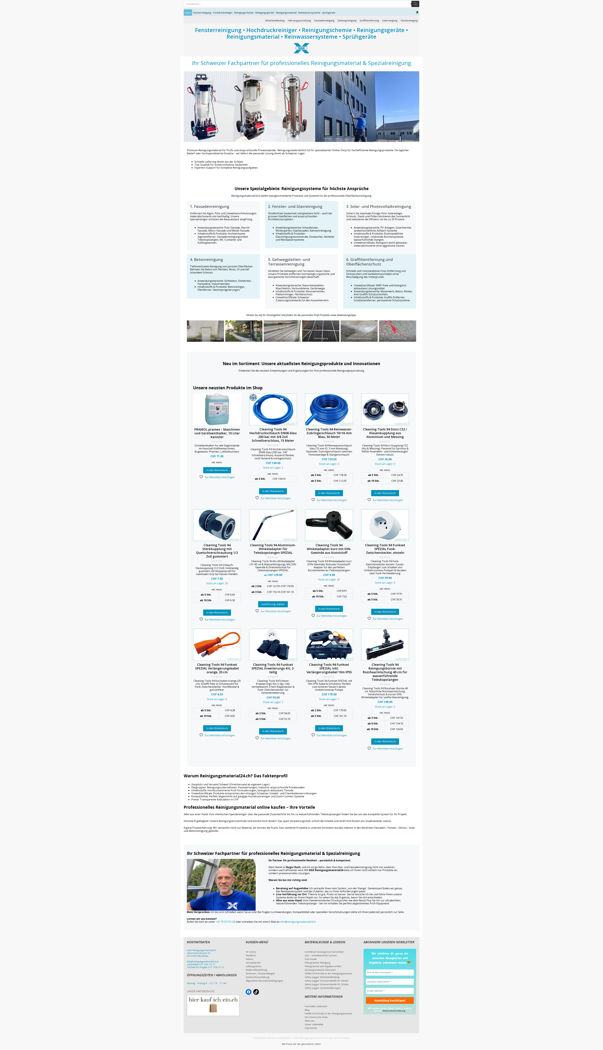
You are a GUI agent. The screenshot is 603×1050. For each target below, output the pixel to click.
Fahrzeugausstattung (299, 20)
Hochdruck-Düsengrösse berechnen (324, 951)
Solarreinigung (389, 20)
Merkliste (251, 955)
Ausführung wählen (273, 604)
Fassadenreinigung (324, 20)
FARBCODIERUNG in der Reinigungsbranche (328, 973)
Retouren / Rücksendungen (260, 973)
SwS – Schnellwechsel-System (321, 955)
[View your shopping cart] (417, 12)
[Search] (415, 4)
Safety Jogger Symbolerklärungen (323, 987)
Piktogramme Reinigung (317, 962)
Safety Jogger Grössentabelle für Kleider (327, 980)
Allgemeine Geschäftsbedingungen (264, 980)
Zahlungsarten (253, 966)
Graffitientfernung (369, 20)
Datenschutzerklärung (257, 977)
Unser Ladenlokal (314, 1024)
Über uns (310, 1020)
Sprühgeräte (328, 12)
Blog (307, 1009)
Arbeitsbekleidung (275, 20)
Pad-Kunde (311, 959)
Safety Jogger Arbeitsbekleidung (322, 977)
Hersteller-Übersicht (316, 1006)
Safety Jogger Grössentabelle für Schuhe (326, 984)
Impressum (311, 1027)
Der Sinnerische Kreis (316, 1017)
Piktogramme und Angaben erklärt (323, 966)
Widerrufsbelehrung (256, 969)
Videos (249, 959)
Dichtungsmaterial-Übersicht (320, 969)
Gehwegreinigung (346, 20)
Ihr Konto (251, 951)
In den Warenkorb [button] (217, 470)
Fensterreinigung (202, 12)
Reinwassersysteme (309, 12)
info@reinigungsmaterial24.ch (298, 921)
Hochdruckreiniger (223, 12)
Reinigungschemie (244, 12)
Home (188, 12)
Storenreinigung (409, 20)
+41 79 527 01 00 (225, 921)
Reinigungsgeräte (264, 12)
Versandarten (253, 962)
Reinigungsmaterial (286, 12)
